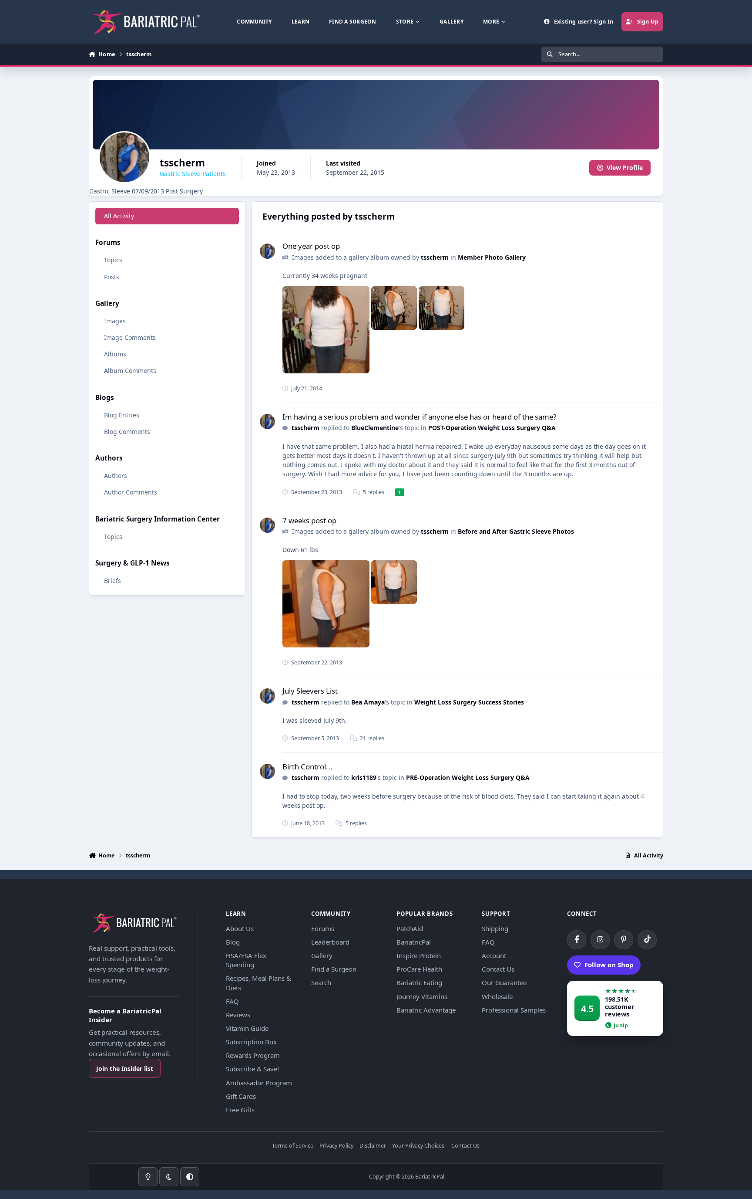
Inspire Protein (418, 955)
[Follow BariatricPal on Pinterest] (623, 939)
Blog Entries (121, 415)
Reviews (238, 1014)
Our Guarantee (504, 982)
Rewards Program (253, 1055)
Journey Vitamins (421, 996)
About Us (240, 928)
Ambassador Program (259, 1082)
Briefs (112, 580)
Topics (113, 260)
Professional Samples (514, 1010)
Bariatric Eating (419, 982)
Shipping (495, 928)
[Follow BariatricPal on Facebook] (576, 939)
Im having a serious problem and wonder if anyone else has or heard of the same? (419, 417)
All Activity (119, 216)
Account (494, 955)
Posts (111, 277)
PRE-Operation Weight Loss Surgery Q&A (468, 777)
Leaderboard (330, 942)
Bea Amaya (368, 702)
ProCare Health (419, 969)
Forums (322, 928)
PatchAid (409, 928)
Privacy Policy (336, 1146)
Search (321, 982)
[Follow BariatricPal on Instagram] (600, 939)
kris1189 (363, 777)
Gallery (321, 955)
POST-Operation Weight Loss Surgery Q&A (492, 427)
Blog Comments (127, 431)
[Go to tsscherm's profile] (267, 251)
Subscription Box (251, 1041)
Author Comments (130, 492)
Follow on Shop (609, 964)
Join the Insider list (124, 1068)
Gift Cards (241, 1096)
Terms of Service (292, 1146)
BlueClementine (375, 427)
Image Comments (130, 337)
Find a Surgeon (333, 969)
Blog (233, 942)
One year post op (311, 246)
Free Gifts (240, 1109)
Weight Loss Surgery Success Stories (469, 702)
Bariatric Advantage (426, 1010)
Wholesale (497, 996)
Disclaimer (372, 1146)
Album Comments (130, 370)
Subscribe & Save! (252, 1068)
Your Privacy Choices (418, 1146)
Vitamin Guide (247, 1028)
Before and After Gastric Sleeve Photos (516, 531)
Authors (115, 475)
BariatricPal (413, 942)
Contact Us (498, 969)
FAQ (232, 1001)
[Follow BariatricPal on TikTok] (647, 939)
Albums (115, 354)
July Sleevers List (310, 691)
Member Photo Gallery (492, 257)
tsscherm (435, 257)
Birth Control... (307, 767)
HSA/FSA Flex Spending (246, 960)
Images (115, 321)
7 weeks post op (309, 520)
